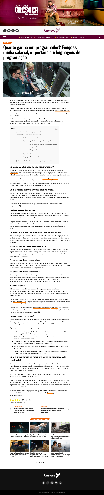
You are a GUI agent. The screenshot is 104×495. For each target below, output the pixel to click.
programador (14, 173)
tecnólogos (54, 308)
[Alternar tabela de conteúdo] (55, 128)
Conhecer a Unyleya (78, 37)
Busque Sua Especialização (44, 37)
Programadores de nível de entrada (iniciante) (43, 144)
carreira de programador (50, 179)
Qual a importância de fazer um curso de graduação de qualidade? (35, 161)
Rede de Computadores (57, 380)
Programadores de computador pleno (41, 147)
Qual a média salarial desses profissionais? (28, 135)
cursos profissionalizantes (41, 308)
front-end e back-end (19, 302)
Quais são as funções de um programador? (28, 132)
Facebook (50, 393)
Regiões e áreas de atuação (31, 138)
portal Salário (21, 193)
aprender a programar (61, 183)
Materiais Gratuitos (62, 37)
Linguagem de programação (31, 157)
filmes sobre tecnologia (62, 110)
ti (24, 402)
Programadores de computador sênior (41, 150)
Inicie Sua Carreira (26, 37)
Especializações (27, 154)
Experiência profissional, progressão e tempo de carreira (39, 141)
